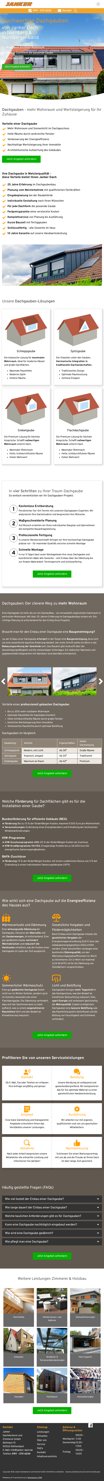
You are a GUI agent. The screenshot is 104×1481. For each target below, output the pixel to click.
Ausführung (77, 1115)
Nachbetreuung (77, 1148)
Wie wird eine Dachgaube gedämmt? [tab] (29, 1233)
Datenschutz (79, 1472)
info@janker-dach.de (22, 1450)
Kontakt (27, 1077)
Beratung (77, 1077)
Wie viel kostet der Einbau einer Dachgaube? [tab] (34, 1199)
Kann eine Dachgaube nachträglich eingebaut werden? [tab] (41, 1225)
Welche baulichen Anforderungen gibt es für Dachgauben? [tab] (43, 1216)
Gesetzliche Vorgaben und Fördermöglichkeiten (71, 927)
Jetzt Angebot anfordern (17, 66)
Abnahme (27, 1148)
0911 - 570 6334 (21, 1453)
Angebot (27, 1115)
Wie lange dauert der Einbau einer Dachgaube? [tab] (36, 1207)
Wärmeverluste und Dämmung (24, 925)
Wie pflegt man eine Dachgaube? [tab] (26, 1242)
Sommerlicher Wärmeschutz (22, 986)
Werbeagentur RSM (35, 1478)
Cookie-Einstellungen (92, 1472)
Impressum (69, 1472)
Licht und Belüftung (66, 986)
